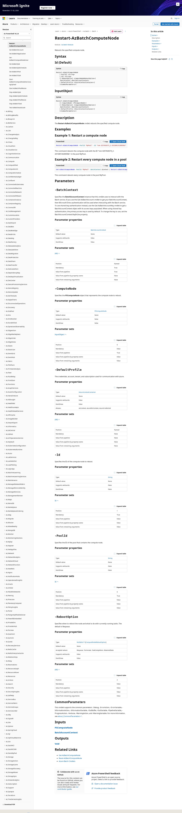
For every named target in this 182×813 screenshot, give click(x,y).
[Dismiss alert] (177, 4)
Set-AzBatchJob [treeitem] (14, 64)
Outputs (155, 49)
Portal (156, 24)
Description (156, 38)
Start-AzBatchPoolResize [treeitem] (17, 88)
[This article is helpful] (169, 59)
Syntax (154, 35)
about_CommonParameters (69, 716)
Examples (155, 41)
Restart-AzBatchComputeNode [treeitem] (17, 44)
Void (57, 743)
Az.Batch (86, 31)
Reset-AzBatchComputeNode (70, 758)
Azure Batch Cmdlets (67, 761)
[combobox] (17, 33)
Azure (64, 31)
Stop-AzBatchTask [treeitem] (15, 104)
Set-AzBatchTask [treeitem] (15, 75)
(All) (56, 253)
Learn (57, 31)
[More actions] (125, 31)
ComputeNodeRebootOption (96, 642)
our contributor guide (68, 788)
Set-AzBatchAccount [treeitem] (16, 50)
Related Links (156, 52)
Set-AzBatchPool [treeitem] (15, 72)
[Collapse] (31, 29)
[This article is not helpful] (172, 59)
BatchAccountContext (98, 230)
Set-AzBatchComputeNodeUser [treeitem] (18, 59)
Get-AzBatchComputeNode (69, 755)
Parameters (156, 44)
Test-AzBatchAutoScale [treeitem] (17, 108)
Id (56, 500)
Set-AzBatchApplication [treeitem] (17, 54)
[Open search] (171, 18)
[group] (91, 145)
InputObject (60, 334)
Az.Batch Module (67, 45)
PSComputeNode (100, 311)
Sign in (177, 18)
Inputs (154, 46)
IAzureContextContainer (87, 392)
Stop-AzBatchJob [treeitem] (15, 92)
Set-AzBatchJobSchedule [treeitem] (17, 68)
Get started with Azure (170, 24)
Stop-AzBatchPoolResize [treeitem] (17, 100)
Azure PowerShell (74, 31)
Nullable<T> (81, 642)
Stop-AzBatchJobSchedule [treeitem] (18, 96)
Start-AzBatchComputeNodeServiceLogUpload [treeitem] (20, 81)
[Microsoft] (4, 18)
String (110, 477)
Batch (94, 31)
